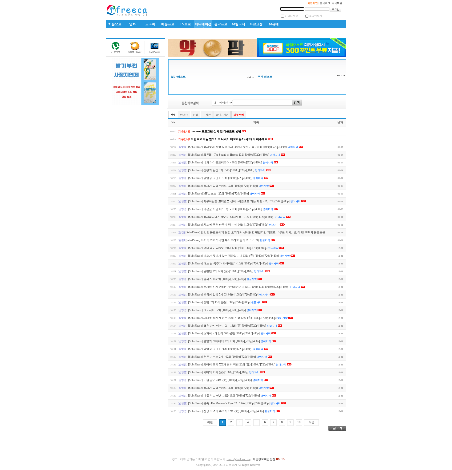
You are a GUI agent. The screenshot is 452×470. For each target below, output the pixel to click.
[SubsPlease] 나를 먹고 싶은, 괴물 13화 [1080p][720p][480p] (224, 395)
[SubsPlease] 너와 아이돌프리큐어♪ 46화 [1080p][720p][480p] (225, 162)
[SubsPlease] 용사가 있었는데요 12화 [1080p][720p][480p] (223, 185)
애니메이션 (203, 24)
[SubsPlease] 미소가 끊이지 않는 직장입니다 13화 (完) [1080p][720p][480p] (233, 255)
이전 (210, 422)
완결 (195, 114)
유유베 (274, 24)
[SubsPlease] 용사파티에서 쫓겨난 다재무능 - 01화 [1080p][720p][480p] (231, 217)
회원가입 (312, 3)
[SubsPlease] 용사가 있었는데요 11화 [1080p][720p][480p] (223, 387)
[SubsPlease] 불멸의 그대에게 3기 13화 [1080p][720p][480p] (224, 341)
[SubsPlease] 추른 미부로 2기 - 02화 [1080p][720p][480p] (222, 356)
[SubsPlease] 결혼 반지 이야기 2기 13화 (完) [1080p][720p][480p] (227, 325)
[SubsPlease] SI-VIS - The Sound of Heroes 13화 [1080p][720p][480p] (229, 154)
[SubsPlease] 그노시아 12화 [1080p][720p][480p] (217, 310)
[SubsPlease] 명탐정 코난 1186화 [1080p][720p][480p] (220, 349)
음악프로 (220, 24)
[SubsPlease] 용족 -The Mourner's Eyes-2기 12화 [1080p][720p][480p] (229, 403)
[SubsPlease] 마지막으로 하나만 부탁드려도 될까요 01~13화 (223, 240)
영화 (132, 24)
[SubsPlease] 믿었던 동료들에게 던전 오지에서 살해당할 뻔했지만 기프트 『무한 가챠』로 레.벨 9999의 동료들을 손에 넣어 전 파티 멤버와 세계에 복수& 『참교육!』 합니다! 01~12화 (299, 232)
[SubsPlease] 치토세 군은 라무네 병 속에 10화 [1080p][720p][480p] (228, 224)
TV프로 (185, 24)
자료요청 (256, 24)
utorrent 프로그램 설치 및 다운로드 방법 (216, 131)
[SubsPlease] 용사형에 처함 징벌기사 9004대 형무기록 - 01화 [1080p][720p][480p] (238, 147)
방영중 (184, 114)
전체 (172, 114)
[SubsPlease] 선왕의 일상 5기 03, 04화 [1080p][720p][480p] (223, 294)
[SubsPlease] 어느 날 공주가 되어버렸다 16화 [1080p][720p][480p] (228, 263)
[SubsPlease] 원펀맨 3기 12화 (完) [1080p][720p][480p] (221, 271)
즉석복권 (337, 3)
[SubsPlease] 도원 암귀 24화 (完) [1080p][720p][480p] (220, 380)
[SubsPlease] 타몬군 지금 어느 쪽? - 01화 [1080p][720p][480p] (225, 209)
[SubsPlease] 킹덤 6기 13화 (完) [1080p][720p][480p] (219, 302)
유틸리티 (238, 24)
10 (299, 422)
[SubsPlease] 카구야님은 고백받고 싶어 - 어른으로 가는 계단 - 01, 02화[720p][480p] (239, 201)
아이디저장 (291, 15)
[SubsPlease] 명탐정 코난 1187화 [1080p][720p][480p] (220, 178)
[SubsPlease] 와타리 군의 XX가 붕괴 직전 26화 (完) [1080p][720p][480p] (232, 364)
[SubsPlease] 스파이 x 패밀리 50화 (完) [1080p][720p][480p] (224, 333)
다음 (311, 422)
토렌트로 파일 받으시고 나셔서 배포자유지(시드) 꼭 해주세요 (229, 139)
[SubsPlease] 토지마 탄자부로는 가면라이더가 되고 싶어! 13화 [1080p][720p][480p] (239, 286)
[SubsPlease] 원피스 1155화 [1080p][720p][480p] (217, 279)
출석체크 (325, 3)
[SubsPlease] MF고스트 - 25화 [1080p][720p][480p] (219, 193)
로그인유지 (315, 15)
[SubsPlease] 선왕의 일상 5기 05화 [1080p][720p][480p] (221, 170)
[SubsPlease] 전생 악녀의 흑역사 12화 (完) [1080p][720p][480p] (226, 411)
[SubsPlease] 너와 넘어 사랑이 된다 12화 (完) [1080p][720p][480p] (228, 248)
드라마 (150, 24)
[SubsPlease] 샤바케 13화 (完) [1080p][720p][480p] (218, 372)
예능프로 (167, 24)
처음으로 (114, 24)
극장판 (207, 114)
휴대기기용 (222, 114)
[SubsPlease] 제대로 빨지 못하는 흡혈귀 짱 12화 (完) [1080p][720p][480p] (232, 318)
